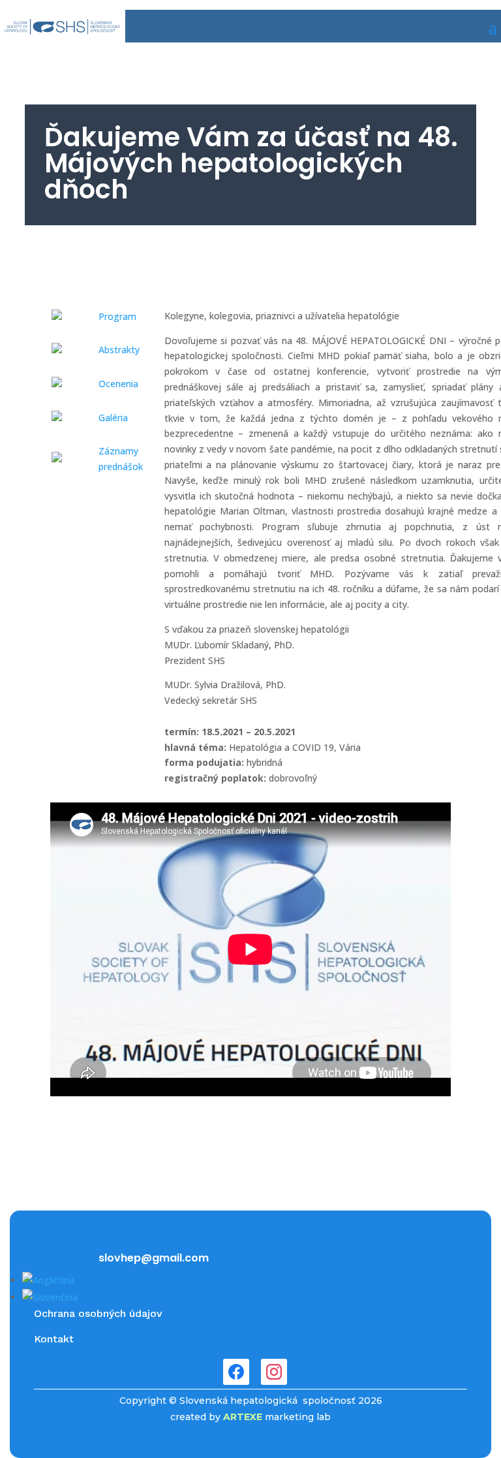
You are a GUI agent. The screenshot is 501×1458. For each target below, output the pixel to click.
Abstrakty (119, 349)
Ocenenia (118, 383)
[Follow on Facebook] (236, 1372)
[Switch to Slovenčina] (50, 1297)
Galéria (113, 417)
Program (117, 316)
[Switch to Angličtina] (48, 1280)
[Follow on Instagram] (274, 1372)
